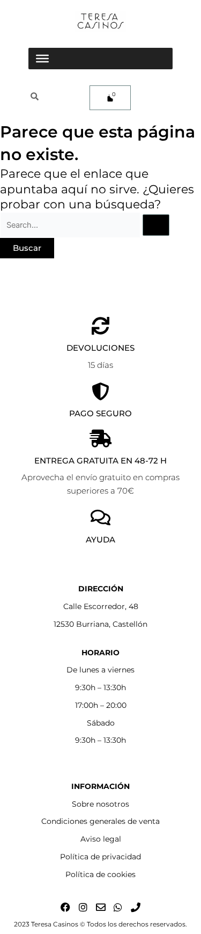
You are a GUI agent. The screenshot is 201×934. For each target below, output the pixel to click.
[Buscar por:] (84, 225)
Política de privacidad (100, 856)
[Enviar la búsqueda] (156, 225)
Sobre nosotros (100, 804)
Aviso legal (100, 839)
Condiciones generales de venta (100, 821)
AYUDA (100, 539)
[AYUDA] (100, 517)
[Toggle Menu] (42, 58)
